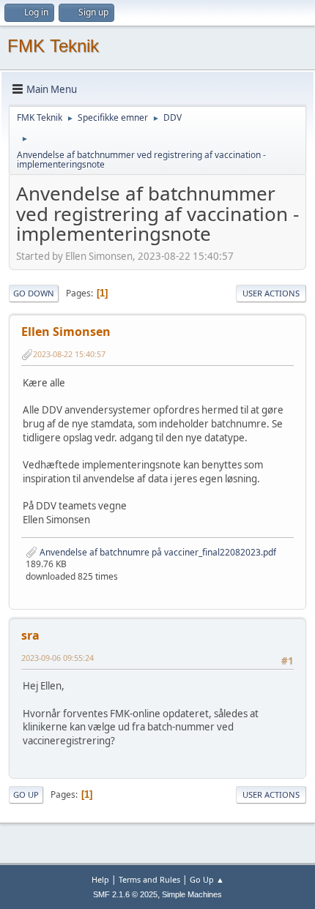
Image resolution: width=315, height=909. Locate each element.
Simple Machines (192, 894)
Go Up (26, 794)
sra (30, 635)
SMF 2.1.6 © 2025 (125, 894)
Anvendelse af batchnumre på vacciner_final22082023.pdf (156, 552)
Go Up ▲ (207, 879)
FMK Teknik (53, 46)
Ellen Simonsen (66, 331)
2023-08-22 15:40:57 (69, 353)
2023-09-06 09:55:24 (57, 657)
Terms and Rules (149, 879)
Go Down (33, 293)
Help (100, 879)
